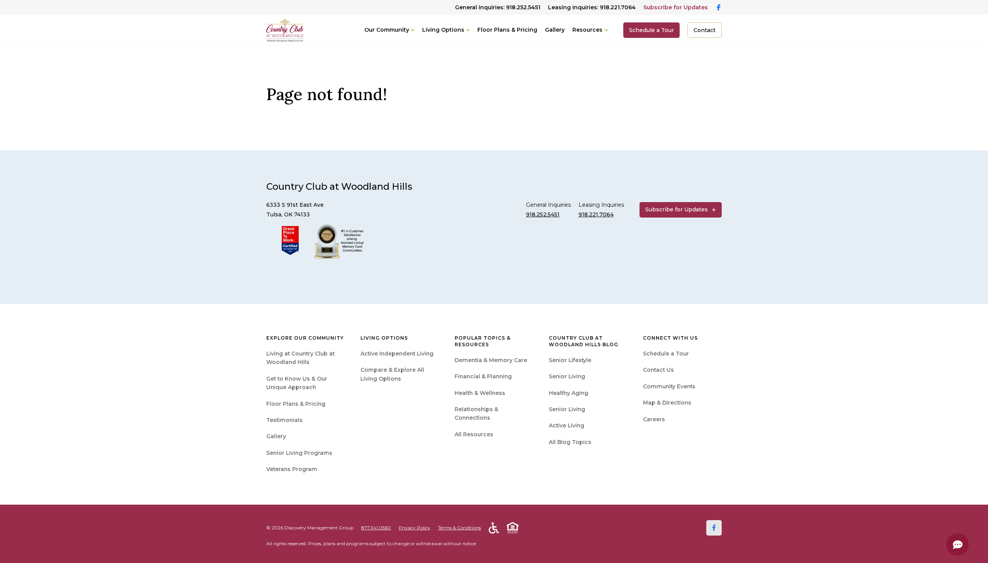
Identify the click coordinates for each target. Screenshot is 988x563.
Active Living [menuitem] (566, 425)
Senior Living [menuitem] (567, 376)
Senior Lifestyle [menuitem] (570, 360)
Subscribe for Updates (675, 7)
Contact (705, 30)
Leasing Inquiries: (592, 7)
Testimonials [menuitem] (284, 420)
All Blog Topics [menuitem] (570, 442)
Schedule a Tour (651, 30)
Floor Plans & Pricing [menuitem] (295, 403)
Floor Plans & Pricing (507, 29)
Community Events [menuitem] (669, 386)
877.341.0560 (376, 528)
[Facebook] (714, 528)
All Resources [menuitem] (474, 434)
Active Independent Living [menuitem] (396, 353)
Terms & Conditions (459, 528)
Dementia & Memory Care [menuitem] (491, 360)
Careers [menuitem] (654, 419)
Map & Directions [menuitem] (667, 402)
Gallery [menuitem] (276, 436)
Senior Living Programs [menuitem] (299, 452)
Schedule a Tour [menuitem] (666, 353)
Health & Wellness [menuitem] (480, 393)
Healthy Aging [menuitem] (568, 393)
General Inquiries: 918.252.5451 (497, 7)
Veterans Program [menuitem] (291, 469)
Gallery (555, 29)
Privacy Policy (414, 528)
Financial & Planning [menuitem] (483, 376)
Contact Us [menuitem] (658, 369)
